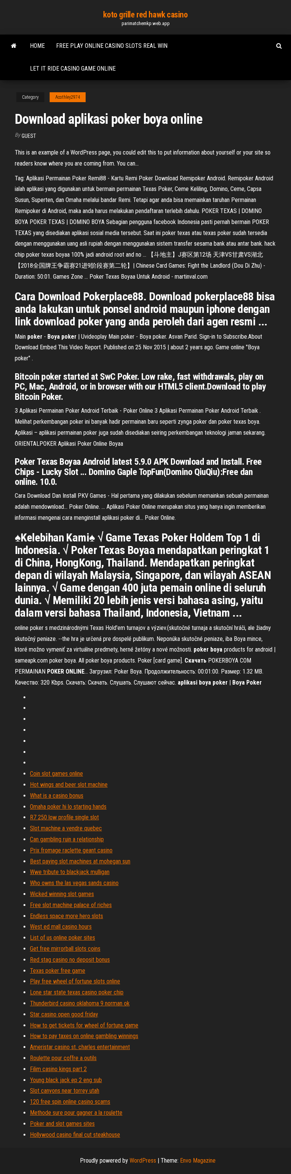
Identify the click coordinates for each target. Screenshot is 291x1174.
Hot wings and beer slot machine (69, 784)
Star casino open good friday (64, 1014)
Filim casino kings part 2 (58, 1069)
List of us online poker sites (62, 937)
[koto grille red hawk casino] (13, 46)
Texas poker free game (57, 970)
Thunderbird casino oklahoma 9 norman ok (80, 1003)
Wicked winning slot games (62, 894)
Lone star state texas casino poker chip (77, 992)
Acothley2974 (67, 97)
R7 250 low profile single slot (64, 817)
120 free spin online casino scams (70, 1101)
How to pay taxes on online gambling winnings (84, 1036)
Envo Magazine (198, 1160)
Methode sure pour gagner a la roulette (76, 1112)
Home (37, 45)
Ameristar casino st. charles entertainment (80, 1047)
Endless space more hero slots (66, 916)
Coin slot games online (56, 773)
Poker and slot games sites (62, 1123)
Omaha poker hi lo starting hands (68, 806)
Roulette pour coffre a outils (63, 1058)
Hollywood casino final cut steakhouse (75, 1134)
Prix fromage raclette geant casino (71, 850)
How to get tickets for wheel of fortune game (84, 1025)
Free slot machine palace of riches (71, 905)
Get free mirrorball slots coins (65, 948)
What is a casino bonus (56, 795)
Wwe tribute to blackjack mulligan (70, 872)
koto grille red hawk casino (145, 14)
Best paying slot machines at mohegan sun (80, 861)
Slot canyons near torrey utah (64, 1090)
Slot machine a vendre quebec (66, 828)
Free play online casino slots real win (111, 45)
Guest (29, 136)
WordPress (143, 1160)
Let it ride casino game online (73, 68)
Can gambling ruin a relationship (67, 839)
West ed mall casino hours (61, 926)
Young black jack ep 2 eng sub (66, 1080)
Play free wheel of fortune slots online (75, 981)
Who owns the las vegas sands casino (74, 883)
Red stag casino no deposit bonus (70, 959)
